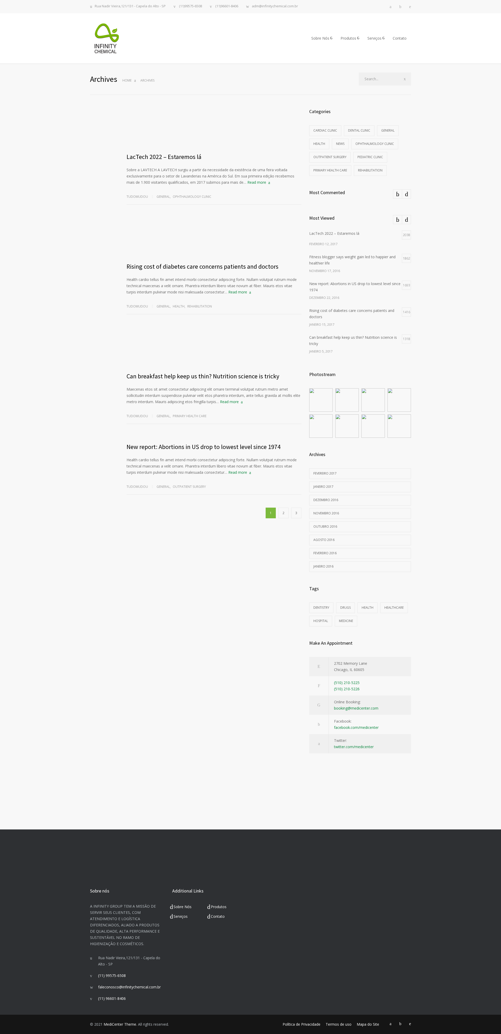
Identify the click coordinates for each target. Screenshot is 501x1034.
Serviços (374, 38)
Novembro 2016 (326, 513)
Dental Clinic (359, 130)
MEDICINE (346, 621)
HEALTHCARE (394, 607)
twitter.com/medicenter (354, 746)
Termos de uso (338, 1024)
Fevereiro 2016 (325, 553)
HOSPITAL (320, 621)
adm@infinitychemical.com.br (275, 6)
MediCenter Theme (120, 1024)
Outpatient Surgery (189, 486)
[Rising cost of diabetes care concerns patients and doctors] (214, 237)
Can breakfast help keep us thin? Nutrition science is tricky (203, 376)
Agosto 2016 (324, 540)
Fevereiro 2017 (325, 473)
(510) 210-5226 (347, 688)
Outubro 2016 (325, 526)
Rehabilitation (199, 306)
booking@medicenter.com (356, 708)
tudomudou (137, 196)
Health (178, 306)
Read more (256, 182)
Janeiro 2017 (323, 486)
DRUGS (345, 607)
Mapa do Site (368, 1024)
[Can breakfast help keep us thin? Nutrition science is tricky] (214, 346)
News (340, 143)
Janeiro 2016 (323, 566)
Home (127, 80)
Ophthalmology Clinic (192, 196)
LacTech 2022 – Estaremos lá (164, 157)
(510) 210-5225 (347, 682)
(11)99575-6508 (190, 6)
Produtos (348, 38)
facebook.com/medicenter (356, 727)
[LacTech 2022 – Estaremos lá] (214, 127)
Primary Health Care (189, 416)
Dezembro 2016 (325, 500)
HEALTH (367, 607)
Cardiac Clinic (325, 130)
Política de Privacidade (301, 1024)
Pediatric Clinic (370, 157)
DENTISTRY (321, 607)
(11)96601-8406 (226, 6)
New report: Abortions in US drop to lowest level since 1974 (204, 447)
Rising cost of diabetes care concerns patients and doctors (202, 266)
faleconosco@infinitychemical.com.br (129, 986)
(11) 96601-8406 (112, 998)
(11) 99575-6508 (112, 975)
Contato (400, 38)
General (163, 196)
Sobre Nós (320, 38)
